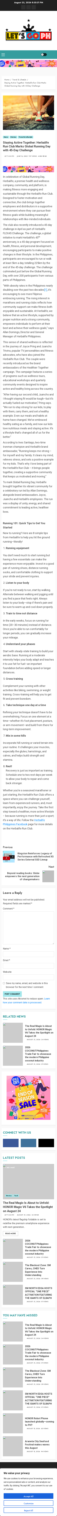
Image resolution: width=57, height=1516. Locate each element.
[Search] (52, 54)
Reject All (28, 1510)
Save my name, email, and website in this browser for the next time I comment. (27, 985)
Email (6, 960)
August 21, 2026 (33, 1040)
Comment (8, 908)
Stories (13, 137)
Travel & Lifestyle (25, 137)
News (6, 137)
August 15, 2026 (33, 1429)
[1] (45, 289)
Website (7, 972)
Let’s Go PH (9, 156)
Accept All (28, 1496)
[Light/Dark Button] (44, 54)
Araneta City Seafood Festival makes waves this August (37, 1444)
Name (7, 948)
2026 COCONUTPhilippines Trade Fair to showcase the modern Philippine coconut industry (38, 1054)
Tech (16, 1196)
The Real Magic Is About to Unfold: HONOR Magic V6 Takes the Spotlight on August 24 (28, 1207)
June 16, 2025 (22, 156)
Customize (28, 1503)
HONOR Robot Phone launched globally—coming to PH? (39, 1421)
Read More (10, 1233)
